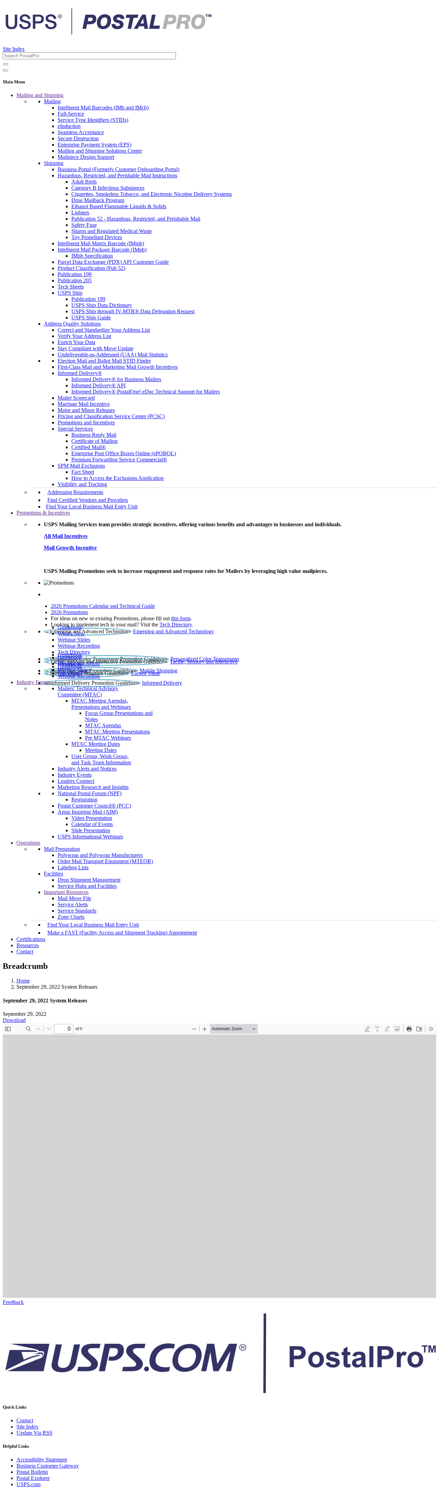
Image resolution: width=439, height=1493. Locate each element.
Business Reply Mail (93, 435)
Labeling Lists (73, 867)
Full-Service (71, 114)
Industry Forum (33, 682)
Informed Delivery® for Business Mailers (116, 379)
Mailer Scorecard (76, 398)
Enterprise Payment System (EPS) (94, 145)
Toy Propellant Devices (96, 237)
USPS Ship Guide (91, 317)
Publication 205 (75, 280)
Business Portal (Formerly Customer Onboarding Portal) (118, 169)
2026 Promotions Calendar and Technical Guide (103, 606)
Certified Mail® (88, 447)
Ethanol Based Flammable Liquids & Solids (118, 206)
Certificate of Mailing (94, 441)
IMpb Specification (92, 256)
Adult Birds (84, 182)
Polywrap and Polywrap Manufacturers (100, 855)
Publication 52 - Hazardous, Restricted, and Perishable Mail (135, 219)
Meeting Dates (101, 750)
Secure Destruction (78, 138)
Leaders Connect (76, 781)
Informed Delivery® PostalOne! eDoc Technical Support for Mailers (145, 392)
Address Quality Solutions (72, 324)
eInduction (69, 126)
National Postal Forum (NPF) (89, 793)
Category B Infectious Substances (107, 188)
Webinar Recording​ (79, 646)
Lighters (80, 212)
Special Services (75, 429)
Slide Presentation (90, 830)
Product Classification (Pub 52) (91, 268)
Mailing (52, 101)
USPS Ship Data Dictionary (101, 305)
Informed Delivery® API (98, 385)
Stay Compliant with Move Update (95, 348)
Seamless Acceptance (81, 132)
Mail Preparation (62, 849)
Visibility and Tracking (82, 484)
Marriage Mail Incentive (84, 404)
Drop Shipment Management (89, 880)
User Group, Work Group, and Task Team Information (101, 759)
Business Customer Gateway (47, 1466)
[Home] (108, 32)
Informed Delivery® (80, 373)
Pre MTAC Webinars (108, 738)
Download (14, 1020)
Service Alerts (73, 904)
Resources (27, 945)
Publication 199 (75, 274)
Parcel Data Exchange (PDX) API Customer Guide (113, 262)
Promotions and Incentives (86, 422)
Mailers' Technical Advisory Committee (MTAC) (88, 691)
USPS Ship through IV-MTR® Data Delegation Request (132, 311)
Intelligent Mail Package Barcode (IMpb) (102, 249)
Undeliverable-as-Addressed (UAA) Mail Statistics (113, 354)
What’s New (71, 633)
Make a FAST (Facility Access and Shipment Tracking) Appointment (122, 933)
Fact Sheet (82, 472)
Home (23, 981)
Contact (24, 951)
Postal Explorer (33, 1478)
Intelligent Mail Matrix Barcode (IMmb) (101, 243)
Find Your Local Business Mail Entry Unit (92, 506)
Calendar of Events (92, 824)
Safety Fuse (84, 225)
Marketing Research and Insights (93, 787)
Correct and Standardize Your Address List (104, 330)
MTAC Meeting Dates (95, 744)
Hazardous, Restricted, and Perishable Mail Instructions (117, 175)
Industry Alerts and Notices (87, 769)
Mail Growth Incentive (70, 548)
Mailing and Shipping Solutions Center (100, 151)
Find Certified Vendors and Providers (87, 500)
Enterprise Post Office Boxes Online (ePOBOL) (123, 453)
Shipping (53, 163)
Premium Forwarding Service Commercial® (119, 459)
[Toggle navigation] (5, 70)
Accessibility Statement (41, 1459)
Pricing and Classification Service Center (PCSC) (111, 416)
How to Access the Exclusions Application (117, 478)
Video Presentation (91, 818)
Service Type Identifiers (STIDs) (93, 120)
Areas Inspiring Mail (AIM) (88, 812)
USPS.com (28, 1484)
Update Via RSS (34, 1433)
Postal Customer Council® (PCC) (94, 806)
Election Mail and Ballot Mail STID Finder (104, 361)
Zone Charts (71, 917)
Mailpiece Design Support (86, 157)
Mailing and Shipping (39, 95)
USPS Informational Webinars (90, 836)
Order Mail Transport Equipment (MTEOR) (105, 861)
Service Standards (77, 911)
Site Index (14, 49)
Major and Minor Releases (86, 410)
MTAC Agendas (103, 725)
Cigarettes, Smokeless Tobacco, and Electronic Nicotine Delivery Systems (151, 194)
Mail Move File (74, 898)
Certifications (30, 939)
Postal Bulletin (32, 1472)
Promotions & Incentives (43, 513)
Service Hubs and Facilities (87, 886)
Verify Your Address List (84, 336)
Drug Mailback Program (97, 200)
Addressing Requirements (75, 492)
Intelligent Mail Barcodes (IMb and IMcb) (103, 107)
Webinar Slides (74, 640)
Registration (84, 799)
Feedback (13, 1302)
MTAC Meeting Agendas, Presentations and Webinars (101, 704)
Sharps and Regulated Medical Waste (111, 231)
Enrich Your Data (76, 342)
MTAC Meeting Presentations (117, 731)
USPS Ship (70, 293)
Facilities (53, 874)
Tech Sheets (71, 287)
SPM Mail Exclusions (81, 466)
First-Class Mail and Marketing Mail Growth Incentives (118, 367)
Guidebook (70, 627)
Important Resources (66, 892)
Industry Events (75, 775)
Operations (28, 843)
